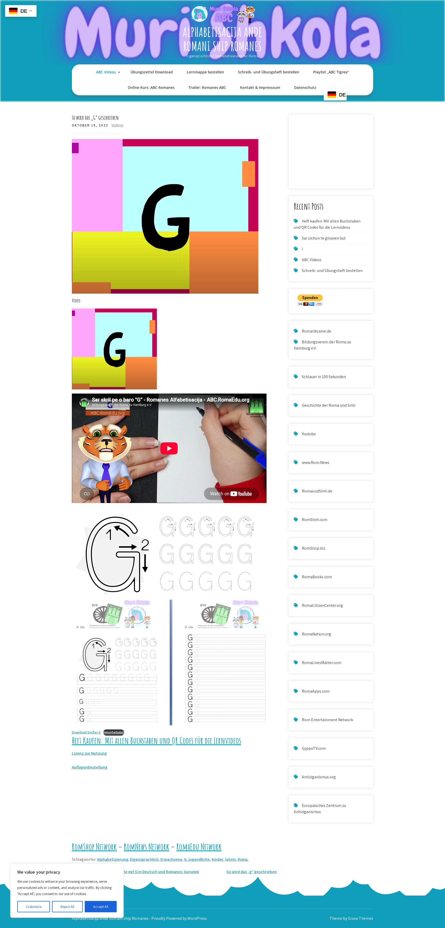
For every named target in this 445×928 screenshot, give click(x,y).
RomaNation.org (316, 634)
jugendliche (199, 859)
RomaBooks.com (317, 577)
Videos (117, 125)
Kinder (218, 859)
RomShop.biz (313, 548)
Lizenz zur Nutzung (89, 753)
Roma (242, 859)
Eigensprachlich (144, 859)
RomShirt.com (314, 519)
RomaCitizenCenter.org (322, 605)
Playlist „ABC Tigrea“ (331, 72)
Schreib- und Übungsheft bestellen (268, 72)
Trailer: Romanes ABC (207, 87)
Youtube (309, 434)
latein (230, 859)
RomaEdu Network (198, 846)
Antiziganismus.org (319, 777)
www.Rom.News (315, 462)
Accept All (100, 906)
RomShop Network (94, 846)
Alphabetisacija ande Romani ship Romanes (222, 39)
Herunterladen (113, 732)
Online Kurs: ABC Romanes (151, 87)
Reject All (67, 906)
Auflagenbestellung (89, 767)
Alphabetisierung (112, 859)
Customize (33, 906)
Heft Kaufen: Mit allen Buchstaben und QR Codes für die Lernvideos (156, 740)
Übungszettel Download (152, 72)
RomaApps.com (316, 691)
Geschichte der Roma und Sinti (328, 405)
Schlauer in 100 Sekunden (324, 376)
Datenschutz (305, 87)
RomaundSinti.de (317, 491)
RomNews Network (146, 846)
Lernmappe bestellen (205, 72)
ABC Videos (106, 72)
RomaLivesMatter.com (321, 662)
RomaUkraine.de (316, 331)
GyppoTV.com (314, 748)
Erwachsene (171, 859)
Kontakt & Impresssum (260, 87)
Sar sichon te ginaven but (324, 238)
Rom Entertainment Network (327, 719)
